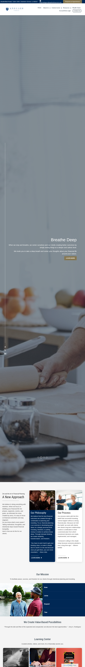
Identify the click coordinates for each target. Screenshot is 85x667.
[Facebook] (5, 347)
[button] (39, 7)
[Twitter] (5, 350)
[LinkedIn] (5, 353)
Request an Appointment (72, 1)
